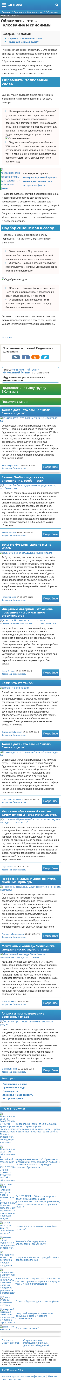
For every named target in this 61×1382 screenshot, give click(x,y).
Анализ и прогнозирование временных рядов (23, 1015)
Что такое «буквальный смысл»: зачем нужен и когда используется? (30, 813)
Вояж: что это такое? (18, 683)
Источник (7, 337)
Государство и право (14, 1083)
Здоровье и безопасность (14, 468)
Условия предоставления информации (23, 1376)
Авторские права (12, 1098)
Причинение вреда (13, 1087)
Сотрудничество (32, 1340)
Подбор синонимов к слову (23, 41)
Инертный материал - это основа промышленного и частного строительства (27, 612)
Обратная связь (11, 1343)
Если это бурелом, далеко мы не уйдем (26, 546)
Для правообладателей (36, 1345)
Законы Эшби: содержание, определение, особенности (23, 478)
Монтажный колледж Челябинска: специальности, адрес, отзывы (28, 947)
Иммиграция (10, 1091)
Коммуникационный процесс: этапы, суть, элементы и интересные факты (40, 181)
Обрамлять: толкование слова (25, 38)
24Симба (14, 5)
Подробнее (50, 467)
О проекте (7, 1340)
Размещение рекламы (35, 1343)
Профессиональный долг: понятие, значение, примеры (29, 880)
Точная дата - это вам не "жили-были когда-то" (26, 411)
